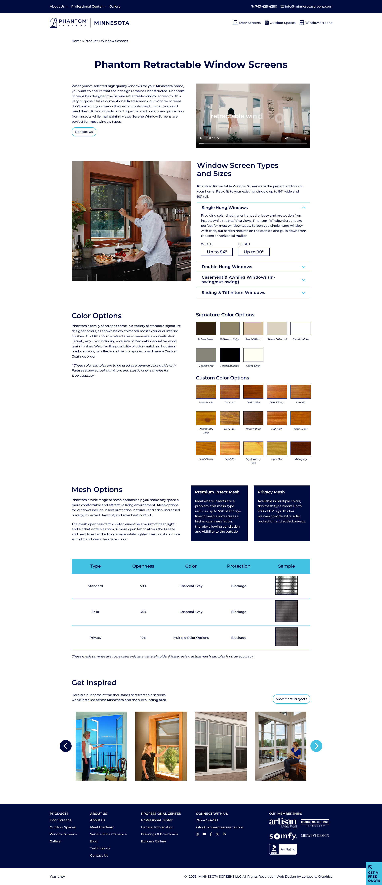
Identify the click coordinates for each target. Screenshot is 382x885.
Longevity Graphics (317, 876)
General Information (157, 827)
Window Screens (318, 23)
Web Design (286, 876)
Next (316, 746)
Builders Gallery (153, 841)
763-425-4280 (266, 6)
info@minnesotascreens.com (308, 6)
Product (91, 41)
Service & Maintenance (108, 834)
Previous (66, 746)
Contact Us (84, 132)
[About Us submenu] (66, 7)
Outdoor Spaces (283, 23)
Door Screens (250, 23)
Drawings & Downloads (159, 834)
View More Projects (291, 699)
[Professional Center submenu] (105, 7)
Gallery (55, 841)
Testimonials (100, 848)
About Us (97, 820)
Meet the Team (102, 827)
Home (77, 41)
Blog (93, 841)
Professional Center (157, 820)
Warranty (57, 876)
